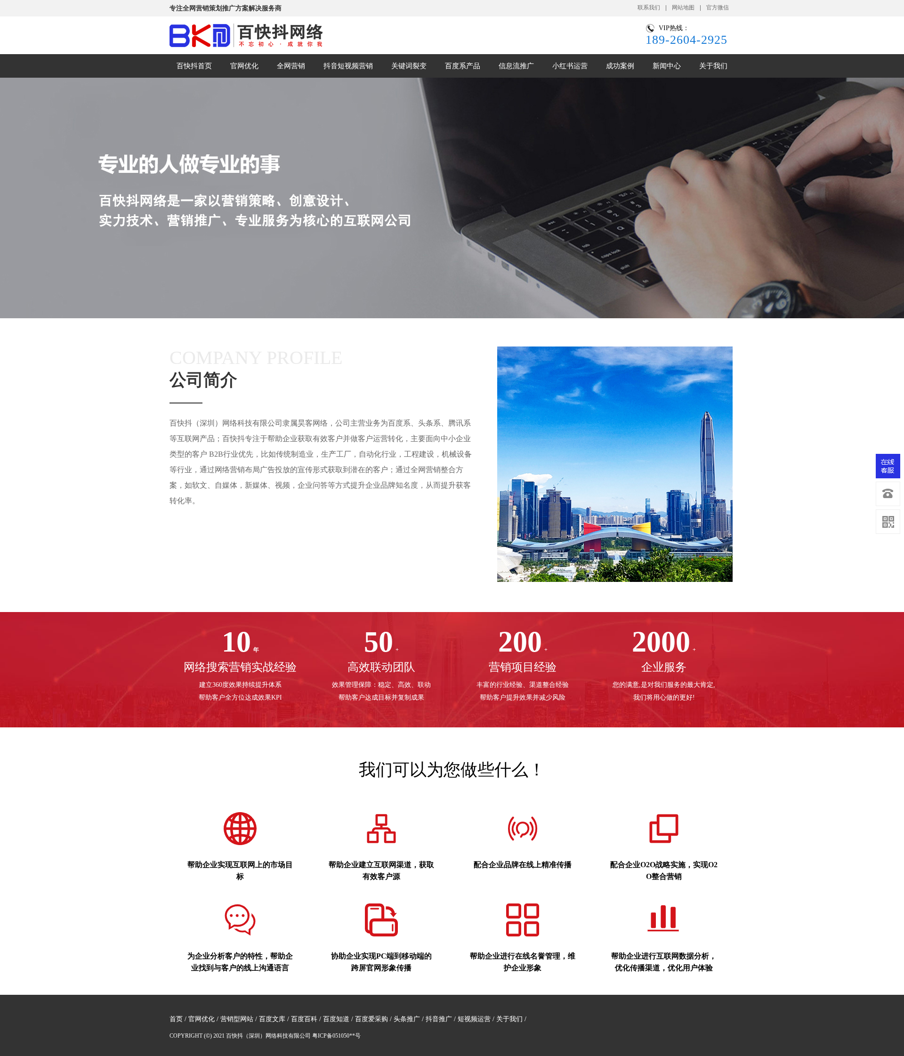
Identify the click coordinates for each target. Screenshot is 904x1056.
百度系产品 (462, 66)
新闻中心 (667, 66)
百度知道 (336, 1019)
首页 (176, 1019)
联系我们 (649, 8)
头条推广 (407, 1019)
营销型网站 (236, 1019)
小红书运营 (570, 66)
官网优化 (201, 1019)
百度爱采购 (371, 1019)
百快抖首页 (194, 66)
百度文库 (272, 1019)
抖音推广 (439, 1019)
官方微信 (717, 8)
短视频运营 (474, 1019)
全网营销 (291, 66)
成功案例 (620, 66)
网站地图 (683, 8)
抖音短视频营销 (348, 66)
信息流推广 (516, 66)
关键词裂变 (409, 66)
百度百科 (304, 1019)
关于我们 (713, 66)
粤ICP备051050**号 (336, 1035)
